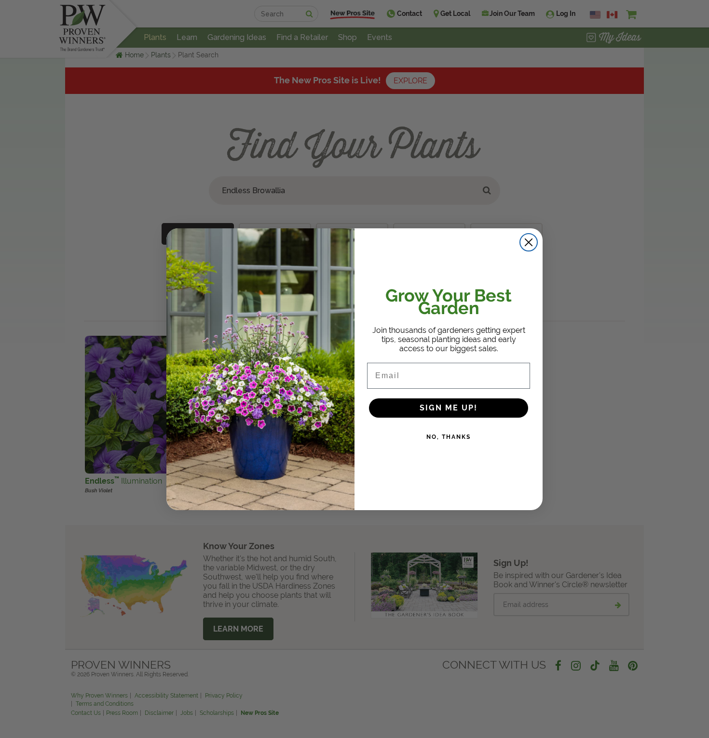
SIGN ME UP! (448, 407)
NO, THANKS (448, 437)
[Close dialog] (528, 242)
